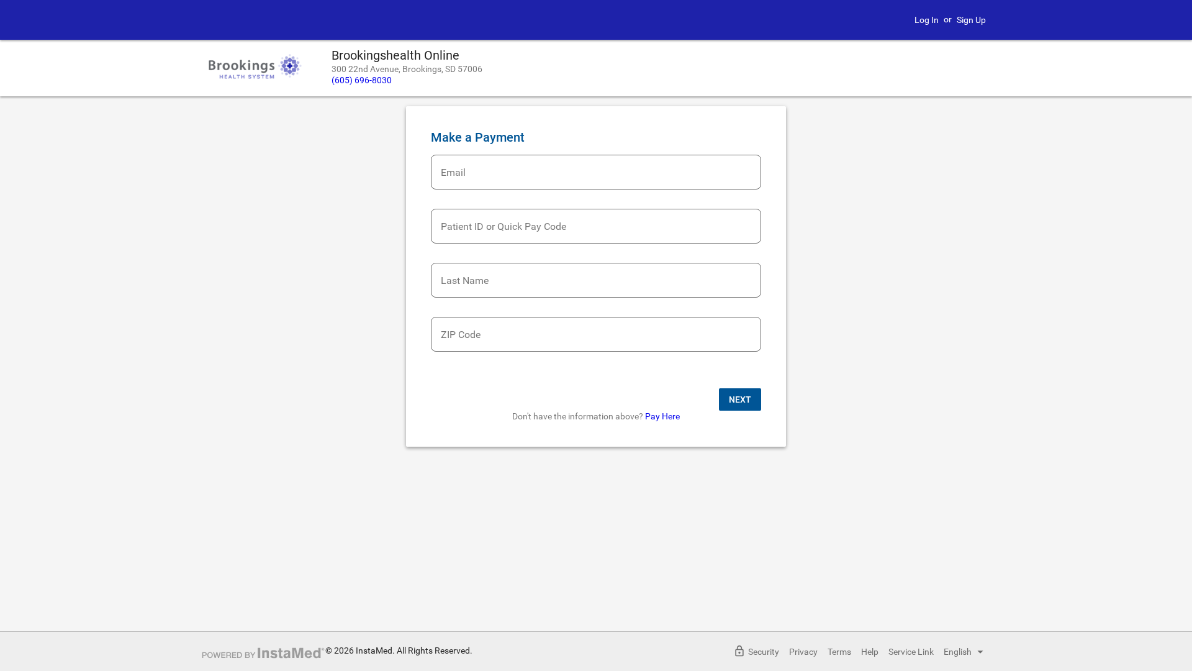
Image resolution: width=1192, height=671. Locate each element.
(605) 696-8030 (362, 80)
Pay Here (662, 416)
